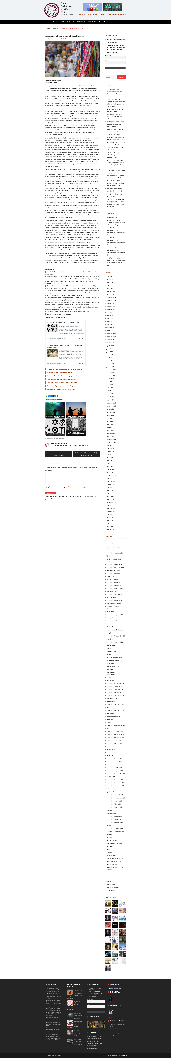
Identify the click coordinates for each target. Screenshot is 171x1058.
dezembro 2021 (111, 439)
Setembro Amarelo (112, 579)
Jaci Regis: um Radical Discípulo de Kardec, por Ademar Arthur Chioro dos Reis (116, 124)
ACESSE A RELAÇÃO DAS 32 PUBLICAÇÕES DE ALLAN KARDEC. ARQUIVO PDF (102, 15)
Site (84, 487)
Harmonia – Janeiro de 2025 (114, 642)
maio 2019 (109, 490)
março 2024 (110, 361)
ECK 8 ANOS (110, 612)
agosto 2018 (110, 511)
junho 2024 (109, 352)
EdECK (108, 707)
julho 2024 (109, 349)
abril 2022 (109, 427)
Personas (109, 541)
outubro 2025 (110, 303)
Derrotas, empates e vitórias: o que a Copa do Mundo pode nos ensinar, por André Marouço (115, 145)
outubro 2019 (110, 478)
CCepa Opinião (113, 1031)
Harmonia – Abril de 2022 (114, 768)
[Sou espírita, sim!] (122, 961)
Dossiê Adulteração (112, 624)
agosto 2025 (110, 309)
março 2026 (110, 288)
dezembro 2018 (111, 502)
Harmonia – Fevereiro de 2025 (115, 636)
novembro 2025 (111, 300)
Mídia (108, 849)
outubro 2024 (110, 340)
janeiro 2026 (110, 294)
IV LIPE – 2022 (110, 777)
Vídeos (108, 825)
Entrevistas (109, 810)
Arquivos (109, 834)
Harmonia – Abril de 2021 (114, 819)
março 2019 (110, 496)
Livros (108, 753)
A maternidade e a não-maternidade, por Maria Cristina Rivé (115, 155)
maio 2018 (109, 520)
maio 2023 (109, 388)
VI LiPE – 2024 (110, 645)
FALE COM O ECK (92, 21)
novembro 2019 (111, 475)
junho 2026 (109, 279)
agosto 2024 (110, 346)
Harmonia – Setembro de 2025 (115, 573)
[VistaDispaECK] (108, 968)
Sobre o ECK (110, 544)
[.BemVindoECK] (108, 911)
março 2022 (110, 430)
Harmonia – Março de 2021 (114, 822)
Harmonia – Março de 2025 (114, 615)
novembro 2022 (111, 406)
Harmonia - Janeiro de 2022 (53, 438)
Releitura (109, 765)
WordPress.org (110, 890)
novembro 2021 (111, 442)
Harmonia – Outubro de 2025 (115, 567)
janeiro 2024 (110, 367)
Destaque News (111, 651)
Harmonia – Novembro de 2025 (115, 564)
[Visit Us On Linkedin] (117, 988)
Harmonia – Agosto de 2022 (114, 741)
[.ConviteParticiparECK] (122, 911)
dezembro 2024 (111, 334)
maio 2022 (109, 424)
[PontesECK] (115, 954)
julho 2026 (109, 276)
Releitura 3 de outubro (113, 570)
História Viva (110, 677)
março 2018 (110, 526)
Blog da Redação (111, 597)
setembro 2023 (110, 376)
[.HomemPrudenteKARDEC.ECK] (115, 918)
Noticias (108, 789)
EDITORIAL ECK (111, 750)
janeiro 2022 (110, 436)
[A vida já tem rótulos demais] (115, 932)
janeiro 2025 (110, 331)
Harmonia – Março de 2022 (114, 771)
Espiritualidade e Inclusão (114, 603)
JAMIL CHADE (110, 663)
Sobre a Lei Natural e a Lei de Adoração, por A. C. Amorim (64, 376)
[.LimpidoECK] (122, 918)
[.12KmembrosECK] (115, 903)
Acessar (108, 881)
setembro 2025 (110, 306)
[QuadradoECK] (122, 954)
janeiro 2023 (110, 400)
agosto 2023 (110, 379)
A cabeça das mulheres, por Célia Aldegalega (61, 389)
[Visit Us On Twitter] (109, 988)
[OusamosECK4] (108, 954)
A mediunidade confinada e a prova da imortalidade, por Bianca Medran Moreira (114, 91)
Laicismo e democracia (113, 716)
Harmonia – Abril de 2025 (114, 600)
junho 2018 (109, 517)
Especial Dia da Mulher (113, 547)
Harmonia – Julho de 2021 (114, 804)
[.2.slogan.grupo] (108, 903)
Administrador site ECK (61, 38)
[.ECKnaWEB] (108, 918)
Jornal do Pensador (114, 1028)
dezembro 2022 (111, 403)
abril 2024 (109, 358)
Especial (108, 729)
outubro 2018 (110, 505)
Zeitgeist (109, 633)
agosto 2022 (110, 415)
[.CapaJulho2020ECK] (115, 911)
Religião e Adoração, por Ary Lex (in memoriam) (61, 379)
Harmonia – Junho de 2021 (114, 807)
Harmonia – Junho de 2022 (114, 759)
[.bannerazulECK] (122, 903)
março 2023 (110, 394)
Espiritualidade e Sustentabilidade (111, 673)
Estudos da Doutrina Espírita (114, 858)
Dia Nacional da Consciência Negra (114, 560)
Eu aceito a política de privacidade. (113, 65)
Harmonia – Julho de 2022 (114, 744)
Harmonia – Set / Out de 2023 (115, 689)
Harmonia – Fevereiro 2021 (114, 828)
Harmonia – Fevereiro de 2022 (115, 774)
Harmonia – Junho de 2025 (114, 588)
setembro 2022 (110, 412)
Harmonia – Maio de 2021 (114, 816)
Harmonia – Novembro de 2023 (115, 686)
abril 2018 (109, 523)
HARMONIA (80, 21)
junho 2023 (109, 385)
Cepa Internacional (114, 1030)
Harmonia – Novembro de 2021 (115, 786)
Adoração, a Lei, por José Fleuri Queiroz (59, 372)
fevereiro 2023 (110, 397)
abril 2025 (109, 322)
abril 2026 (109, 285)
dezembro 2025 (111, 297)
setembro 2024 (110, 343)
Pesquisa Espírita (111, 864)
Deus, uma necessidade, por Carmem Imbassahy (62, 382)
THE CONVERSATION (112, 666)
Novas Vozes (110, 576)
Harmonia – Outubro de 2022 (115, 735)
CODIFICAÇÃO (110, 680)
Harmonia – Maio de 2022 (114, 762)
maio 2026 (109, 282)
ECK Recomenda (111, 855)
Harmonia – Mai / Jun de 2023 (115, 695)
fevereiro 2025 (110, 328)
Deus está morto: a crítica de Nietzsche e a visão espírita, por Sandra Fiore (115, 162)
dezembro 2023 (111, 370)
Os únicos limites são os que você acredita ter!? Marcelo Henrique (114, 132)
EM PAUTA (109, 756)
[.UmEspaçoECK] (122, 925)
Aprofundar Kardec (112, 792)
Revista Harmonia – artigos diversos (114, 868)
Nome (47, 487)
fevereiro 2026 (110, 291)
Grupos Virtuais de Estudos (114, 621)
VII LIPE (108, 556)
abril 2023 (109, 391)
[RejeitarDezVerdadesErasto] (108, 961)
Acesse (110, 1017)
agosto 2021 (110, 451)
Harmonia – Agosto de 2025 (114, 582)
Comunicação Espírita (112, 660)
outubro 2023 (110, 373)
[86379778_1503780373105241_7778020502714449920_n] (108, 932)
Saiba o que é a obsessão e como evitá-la (78, 1015)
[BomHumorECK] (108, 939)
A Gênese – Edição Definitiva (115, 831)
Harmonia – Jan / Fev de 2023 (115, 710)
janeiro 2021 (110, 472)
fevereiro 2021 (110, 469)
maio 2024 (109, 355)
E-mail (66, 487)
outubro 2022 (110, 409)
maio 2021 (109, 460)
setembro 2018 (110, 508)
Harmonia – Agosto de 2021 (114, 801)
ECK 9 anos (109, 550)
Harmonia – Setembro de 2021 (115, 798)
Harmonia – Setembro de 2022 (115, 738)
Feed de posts (110, 884)
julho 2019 (109, 487)
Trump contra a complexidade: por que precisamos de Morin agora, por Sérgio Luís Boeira (115, 202)
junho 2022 (109, 421)
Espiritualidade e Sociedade (114, 843)
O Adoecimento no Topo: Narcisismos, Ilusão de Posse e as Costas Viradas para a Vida (115, 102)
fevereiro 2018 (110, 529)
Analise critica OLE (112, 701)
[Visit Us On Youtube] (114, 988)
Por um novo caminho (112, 747)
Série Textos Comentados (114, 657)
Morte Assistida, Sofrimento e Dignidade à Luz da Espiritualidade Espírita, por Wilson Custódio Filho (54, 1002)
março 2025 (110, 325)
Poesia (108, 648)
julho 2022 (109, 418)
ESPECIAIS (70, 21)
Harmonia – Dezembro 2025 (114, 553)
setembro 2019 (110, 481)
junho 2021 (109, 457)
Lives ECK (109, 639)
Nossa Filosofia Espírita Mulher (115, 630)
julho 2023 (109, 382)
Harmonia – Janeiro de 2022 (114, 780)
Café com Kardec (111, 840)
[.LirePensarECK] (108, 925)
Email (106, 60)
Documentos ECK (111, 813)
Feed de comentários (112, 887)
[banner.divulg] (122, 932)
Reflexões (109, 837)
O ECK (53, 21)
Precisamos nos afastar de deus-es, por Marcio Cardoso (64, 369)
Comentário (48, 470)
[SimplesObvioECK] (115, 961)
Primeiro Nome (108, 55)
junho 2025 (109, 315)
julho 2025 (109, 312)
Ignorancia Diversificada (113, 861)
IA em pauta (109, 618)
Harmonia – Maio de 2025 (114, 594)
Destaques (61, 438)
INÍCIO (47, 21)
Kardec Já (112, 1035)
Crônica (108, 654)
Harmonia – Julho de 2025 (114, 585)
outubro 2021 (110, 445)
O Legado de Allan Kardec (115, 1033)
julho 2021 (109, 454)
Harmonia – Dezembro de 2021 (115, 783)
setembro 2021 (110, 448)
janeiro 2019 (110, 499)
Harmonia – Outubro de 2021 (115, 795)
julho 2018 (109, 514)
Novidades (109, 852)
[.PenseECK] (115, 925)
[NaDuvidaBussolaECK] (115, 946)
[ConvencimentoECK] (115, 939)
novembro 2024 (111, 337)
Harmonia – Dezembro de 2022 (115, 726)
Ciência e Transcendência (113, 627)
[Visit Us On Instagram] (120, 988)
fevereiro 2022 (110, 433)
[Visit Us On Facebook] (112, 988)
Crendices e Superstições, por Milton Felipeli (60, 386)
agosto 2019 (110, 484)
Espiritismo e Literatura (113, 591)
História (108, 723)
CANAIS (62, 21)
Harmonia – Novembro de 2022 (115, 732)
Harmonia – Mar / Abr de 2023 (115, 704)
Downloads (109, 669)
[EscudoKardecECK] (108, 946)
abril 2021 (109, 463)
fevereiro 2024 (110, 364)
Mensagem (109, 720)
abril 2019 (109, 493)
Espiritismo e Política (112, 698)
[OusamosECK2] (122, 946)
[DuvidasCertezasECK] (122, 939)
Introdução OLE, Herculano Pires (114, 608)
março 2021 (110, 466)
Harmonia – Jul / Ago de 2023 (115, 692)
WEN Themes (123, 1055)
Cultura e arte (110, 713)
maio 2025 (109, 318)
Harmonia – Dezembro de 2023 (115, 683)
